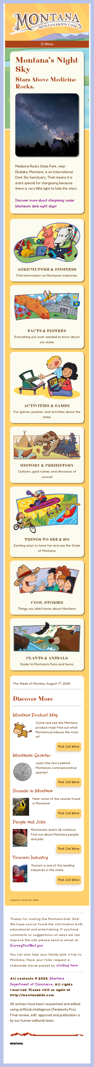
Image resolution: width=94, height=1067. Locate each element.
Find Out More (68, 747)
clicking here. (67, 965)
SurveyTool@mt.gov (26, 945)
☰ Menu (47, 44)
